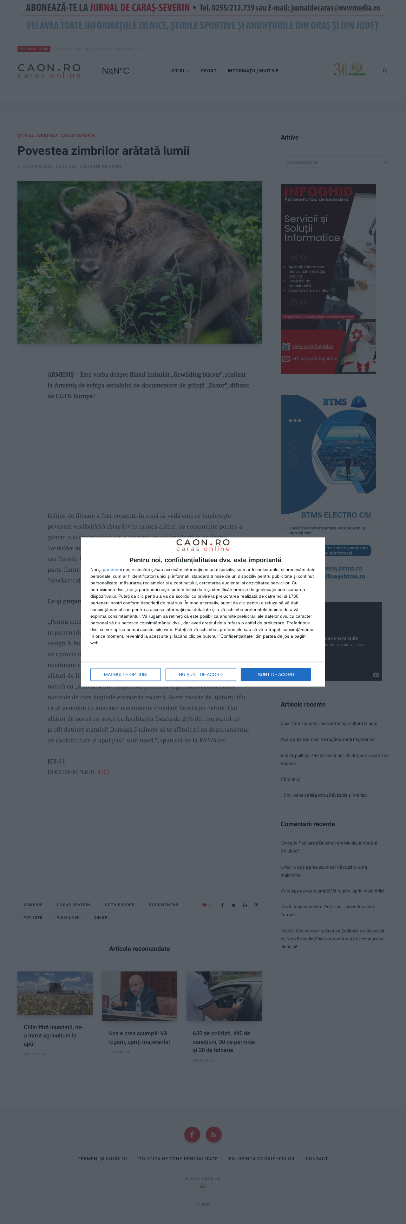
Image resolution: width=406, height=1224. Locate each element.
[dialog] (203, 612)
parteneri (112, 569)
